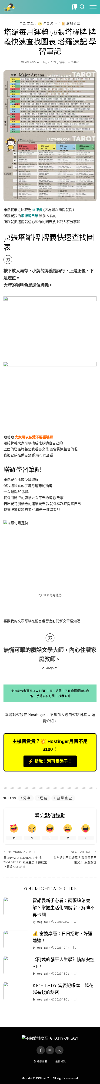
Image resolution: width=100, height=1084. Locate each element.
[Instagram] (50, 1050)
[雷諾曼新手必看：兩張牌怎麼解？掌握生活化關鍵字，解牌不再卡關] (16, 906)
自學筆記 (73, 62)
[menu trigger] (92, 7)
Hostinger (36, 714)
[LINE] (59, 1050)
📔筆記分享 (71, 23)
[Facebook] (41, 1050)
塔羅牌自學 (29, 216)
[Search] (82, 7)
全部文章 (26, 23)
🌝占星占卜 (47, 23)
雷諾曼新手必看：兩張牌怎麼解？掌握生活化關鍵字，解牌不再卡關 (63, 908)
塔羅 (62, 62)
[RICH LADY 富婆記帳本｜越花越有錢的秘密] (16, 991)
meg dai (42, 922)
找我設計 (64, 696)
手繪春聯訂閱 (46, 696)
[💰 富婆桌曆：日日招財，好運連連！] (16, 939)
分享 (54, 62)
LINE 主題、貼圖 (50, 691)
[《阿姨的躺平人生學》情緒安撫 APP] (16, 965)
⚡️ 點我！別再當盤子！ (50, 761)
